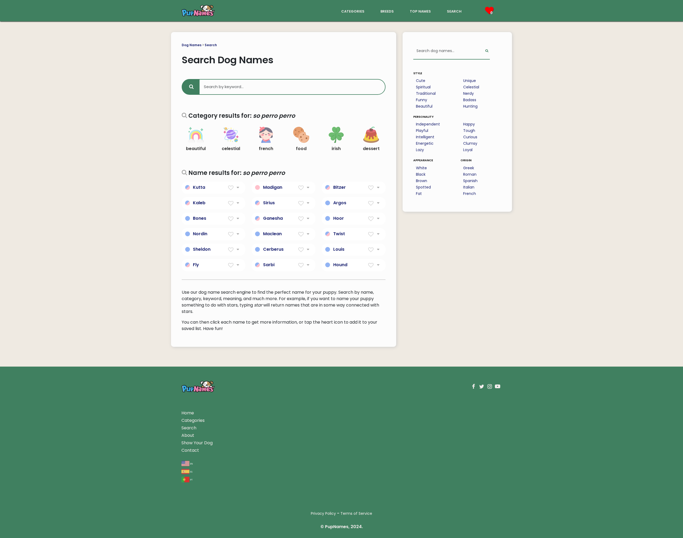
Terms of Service (356, 513)
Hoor (338, 218)
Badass (469, 100)
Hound (340, 265)
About (187, 435)
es (190, 471)
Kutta (199, 187)
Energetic (425, 143)
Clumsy (470, 143)
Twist (339, 234)
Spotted (423, 187)
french (266, 149)
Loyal (467, 149)
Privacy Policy (323, 513)
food (301, 149)
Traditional (426, 93)
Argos (339, 203)
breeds (387, 10)
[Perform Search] (487, 51)
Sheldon (202, 249)
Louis (338, 249)
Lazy (420, 149)
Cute (420, 80)
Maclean (272, 234)
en (191, 463)
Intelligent (425, 137)
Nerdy (468, 93)
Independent (428, 124)
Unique (469, 80)
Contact (190, 450)
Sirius (269, 203)
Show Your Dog (197, 443)
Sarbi (269, 265)
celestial (231, 149)
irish (336, 149)
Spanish (470, 180)
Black (421, 174)
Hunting (470, 106)
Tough (469, 130)
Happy (469, 124)
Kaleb (199, 203)
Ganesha (273, 218)
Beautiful (424, 106)
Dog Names (191, 45)
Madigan (272, 187)
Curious (470, 137)
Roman (469, 174)
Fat (419, 193)
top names (420, 10)
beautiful (196, 149)
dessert (371, 149)
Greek (468, 168)
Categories (193, 420)
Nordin (200, 234)
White (421, 168)
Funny (421, 100)
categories (352, 10)
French (469, 193)
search (454, 10)
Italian (468, 187)
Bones (199, 218)
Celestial (471, 87)
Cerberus (273, 249)
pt (191, 479)
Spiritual (423, 87)
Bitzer (339, 187)
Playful (422, 130)
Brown (421, 180)
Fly (196, 265)
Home (187, 413)
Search (211, 45)
